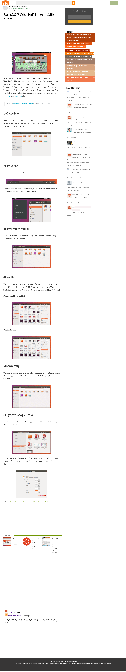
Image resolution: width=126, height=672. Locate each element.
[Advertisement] (33, 35)
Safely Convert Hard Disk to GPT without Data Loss (77, 97)
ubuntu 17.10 (44, 501)
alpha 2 (11, 501)
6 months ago (73, 137)
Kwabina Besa (75, 154)
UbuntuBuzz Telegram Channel (23, 103)
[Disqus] (31, 582)
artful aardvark (18, 501)
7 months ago (78, 165)
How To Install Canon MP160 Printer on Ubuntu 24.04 (78, 109)
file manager (26, 501)
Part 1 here (7, 96)
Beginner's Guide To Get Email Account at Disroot (78, 43)
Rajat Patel (74, 129)
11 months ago (81, 202)
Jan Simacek (75, 141)
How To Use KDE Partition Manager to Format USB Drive (79, 53)
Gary (73, 182)
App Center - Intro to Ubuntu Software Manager (78, 56)
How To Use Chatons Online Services (75, 47)
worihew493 (75, 194)
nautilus (38, 501)
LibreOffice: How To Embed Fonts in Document (77, 50)
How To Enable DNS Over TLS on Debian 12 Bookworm (78, 212)
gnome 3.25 (33, 501)
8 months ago (76, 190)
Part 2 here (18, 96)
